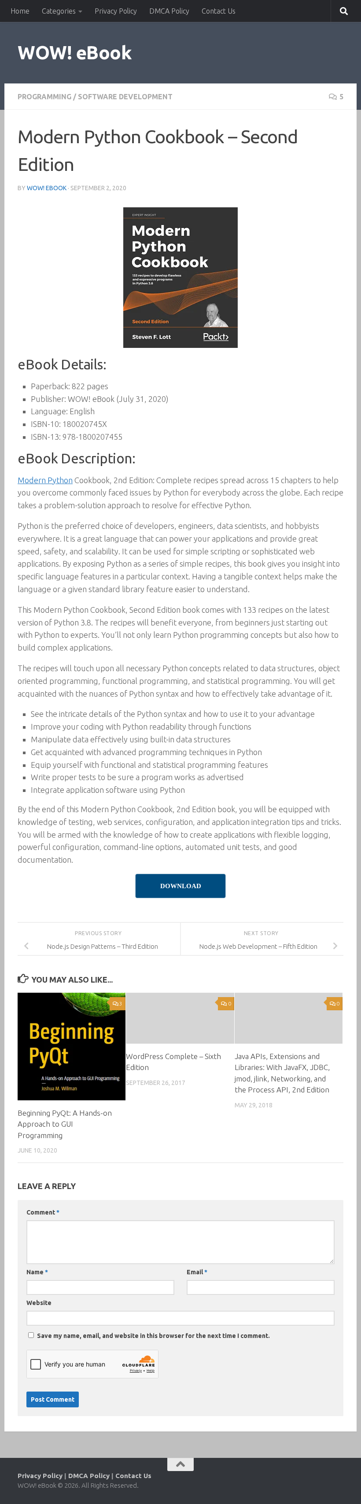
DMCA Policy (169, 11)
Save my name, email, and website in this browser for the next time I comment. (153, 1335)
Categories (59, 11)
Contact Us (219, 11)
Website (39, 1302)
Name (37, 1272)
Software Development (125, 97)
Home (20, 11)
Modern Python (45, 480)
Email (197, 1272)
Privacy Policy (116, 11)
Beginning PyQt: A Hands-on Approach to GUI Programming (65, 1124)
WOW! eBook (75, 52)
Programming (44, 97)
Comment (42, 1212)
